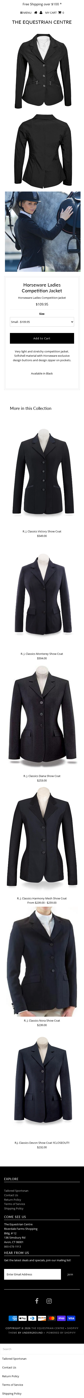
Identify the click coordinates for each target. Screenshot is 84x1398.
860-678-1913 (12, 1246)
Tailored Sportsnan (16, 1191)
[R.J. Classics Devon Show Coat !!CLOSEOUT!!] (42, 1084)
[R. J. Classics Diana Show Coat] (42, 717)
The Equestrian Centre (42, 22)
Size (42, 314)
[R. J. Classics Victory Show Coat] (42, 473)
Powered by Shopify (61, 1332)
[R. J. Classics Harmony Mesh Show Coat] (42, 839)
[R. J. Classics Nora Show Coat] (42, 962)
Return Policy (12, 1200)
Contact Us (11, 1195)
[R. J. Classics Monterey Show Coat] (42, 595)
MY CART (54, 13)
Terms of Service (14, 1204)
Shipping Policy (13, 1208)
